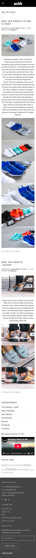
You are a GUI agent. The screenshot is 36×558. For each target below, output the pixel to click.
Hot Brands (18, 465)
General (10, 465)
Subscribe (10, 546)
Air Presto (5, 251)
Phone (4, 489)
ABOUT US (6, 512)
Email (4, 486)
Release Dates (22, 469)
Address (4, 492)
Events (5, 464)
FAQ (3, 515)
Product (13, 30)
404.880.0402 (11, 489)
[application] (18, 446)
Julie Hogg (15, 28)
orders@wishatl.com (13, 486)
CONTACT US (7, 509)
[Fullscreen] (32, 453)
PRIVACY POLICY (8, 521)
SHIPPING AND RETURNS (12, 518)
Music (4, 469)
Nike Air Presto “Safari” (12, 263)
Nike (11, 251)
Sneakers (16, 251)
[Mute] (29, 453)
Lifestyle (26, 464)
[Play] (4, 453)
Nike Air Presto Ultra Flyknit (16, 22)
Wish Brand (9, 472)
